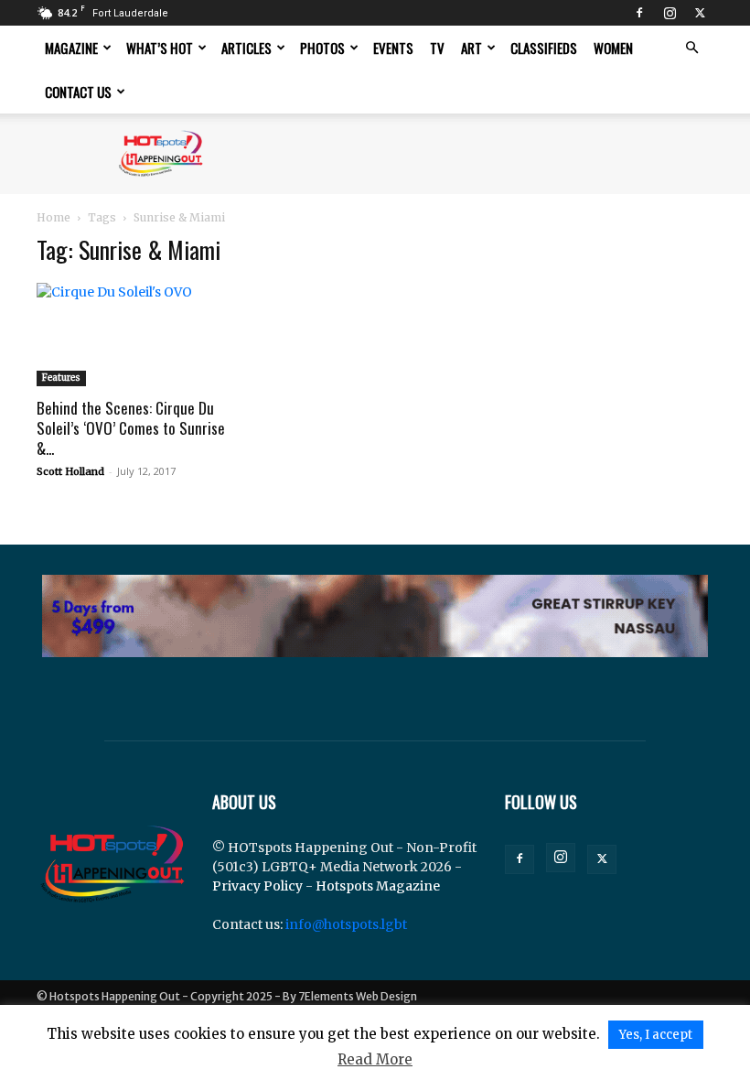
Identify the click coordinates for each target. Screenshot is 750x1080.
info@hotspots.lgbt (346, 924)
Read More (375, 1059)
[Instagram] (669, 13)
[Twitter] (699, 13)
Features (61, 377)
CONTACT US (78, 91)
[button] (691, 48)
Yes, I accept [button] (655, 1034)
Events (393, 48)
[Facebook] (639, 13)
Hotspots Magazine (378, 886)
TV (437, 48)
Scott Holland (70, 471)
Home (53, 217)
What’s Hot (159, 48)
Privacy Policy (257, 886)
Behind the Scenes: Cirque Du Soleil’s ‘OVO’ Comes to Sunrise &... (131, 427)
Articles (246, 48)
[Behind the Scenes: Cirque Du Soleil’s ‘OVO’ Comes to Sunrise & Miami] (141, 334)
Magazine (71, 48)
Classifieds (543, 48)
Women (613, 48)
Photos (322, 48)
